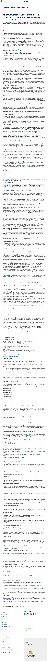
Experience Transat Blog (28, 618)
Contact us (26, 622)
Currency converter (28, 628)
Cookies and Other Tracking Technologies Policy (10, 633)
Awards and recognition (5, 626)
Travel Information (4, 618)
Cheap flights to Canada (28, 630)
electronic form (11, 599)
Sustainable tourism (4, 624)
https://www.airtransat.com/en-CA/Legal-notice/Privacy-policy (19, 436)
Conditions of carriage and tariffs (7, 631)
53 (20, 606)
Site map (26, 636)
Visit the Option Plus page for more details (10, 356)
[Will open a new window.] (25, 614)
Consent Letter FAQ (6, 180)
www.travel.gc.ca (17, 137)
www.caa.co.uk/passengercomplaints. (23, 560)
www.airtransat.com (13, 306)
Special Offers (27, 632)
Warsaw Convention (36, 454)
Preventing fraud (4, 654)
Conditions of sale (4, 641)
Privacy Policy (3, 643)
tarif (34, 184)
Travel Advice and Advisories (26, 166)
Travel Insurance (4, 645)
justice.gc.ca (8, 179)
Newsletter (26, 620)
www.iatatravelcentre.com (8, 137)
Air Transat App (27, 616)
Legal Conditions (4, 639)
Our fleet (2, 620)
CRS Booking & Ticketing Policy (6, 649)
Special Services (27, 634)
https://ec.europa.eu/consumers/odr (10, 553)
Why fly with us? (4, 614)
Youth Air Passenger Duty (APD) (6, 647)
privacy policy (28, 422)
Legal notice (4, 3)
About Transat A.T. (4, 616)
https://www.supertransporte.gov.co (19, 547)
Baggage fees (3, 622)
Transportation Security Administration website (14, 374)
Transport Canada (29, 360)
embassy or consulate (15, 167)
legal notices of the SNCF (17, 50)
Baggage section (17, 283)
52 (23, 606)
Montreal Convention (25, 454)
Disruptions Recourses (5, 635)
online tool (42, 244)
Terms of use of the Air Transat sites (7, 637)
